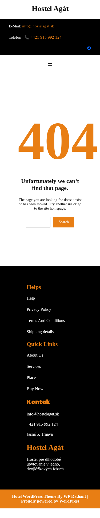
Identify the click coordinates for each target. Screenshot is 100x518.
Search (64, 222)
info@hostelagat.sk (38, 26)
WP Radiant (74, 496)
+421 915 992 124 (46, 37)
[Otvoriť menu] (50, 64)
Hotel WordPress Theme (34, 496)
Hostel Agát (50, 8)
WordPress (69, 501)
